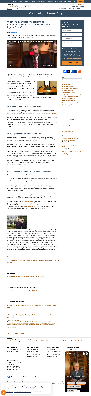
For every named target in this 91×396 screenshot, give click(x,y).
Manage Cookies (35, 377)
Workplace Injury (67, 90)
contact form (29, 206)
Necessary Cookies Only (23, 391)
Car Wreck (66, 84)
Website (15, 1)
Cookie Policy (26, 377)
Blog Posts (81, 341)
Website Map (66, 341)
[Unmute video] (67, 353)
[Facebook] (65, 71)
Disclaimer (49, 341)
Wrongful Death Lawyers (69, 92)
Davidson (27, 321)
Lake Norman (17, 323)
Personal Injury (36, 1)
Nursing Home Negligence (70, 102)
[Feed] (79, 71)
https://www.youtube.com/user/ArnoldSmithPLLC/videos (24, 291)
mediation (48, 323)
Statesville (26, 326)
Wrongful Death (67, 86)
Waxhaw (50, 326)
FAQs (65, 1)
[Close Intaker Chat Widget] (87, 353)
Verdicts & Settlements (47, 1)
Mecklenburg (43, 323)
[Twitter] (68, 71)
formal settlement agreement (43, 321)
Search (72, 119)
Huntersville (53, 321)
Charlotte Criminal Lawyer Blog (70, 129)
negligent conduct (17, 324)
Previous (10, 333)
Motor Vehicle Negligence (70, 88)
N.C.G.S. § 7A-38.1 (51, 114)
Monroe (53, 323)
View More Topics (66, 107)
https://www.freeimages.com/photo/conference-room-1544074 (26, 276)
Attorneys (27, 1)
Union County (42, 326)
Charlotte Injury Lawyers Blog (19, 7)
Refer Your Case (72, 1)
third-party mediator (34, 326)
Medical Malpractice (68, 98)
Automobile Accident (69, 82)
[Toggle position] (84, 353)
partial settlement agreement (28, 324)
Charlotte (17, 321)
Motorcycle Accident (68, 100)
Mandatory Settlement (34, 323)
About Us (21, 1)
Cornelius (22, 321)
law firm (23, 323)
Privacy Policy (71, 58)
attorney (13, 321)
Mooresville (10, 324)
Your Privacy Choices (16, 377)
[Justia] (75, 71)
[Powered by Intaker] (80, 393)
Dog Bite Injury (67, 105)
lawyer (26, 323)
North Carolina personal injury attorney (34, 194)
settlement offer (11, 326)
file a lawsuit (33, 321)
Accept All (8, 391)
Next (22, 333)
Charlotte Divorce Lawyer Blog (70, 131)
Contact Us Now (72, 63)
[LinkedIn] (72, 71)
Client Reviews (58, 1)
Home (9, 1)
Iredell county (10, 323)
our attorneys (28, 201)
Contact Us (80, 1)
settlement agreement (48, 324)
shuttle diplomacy (19, 326)
